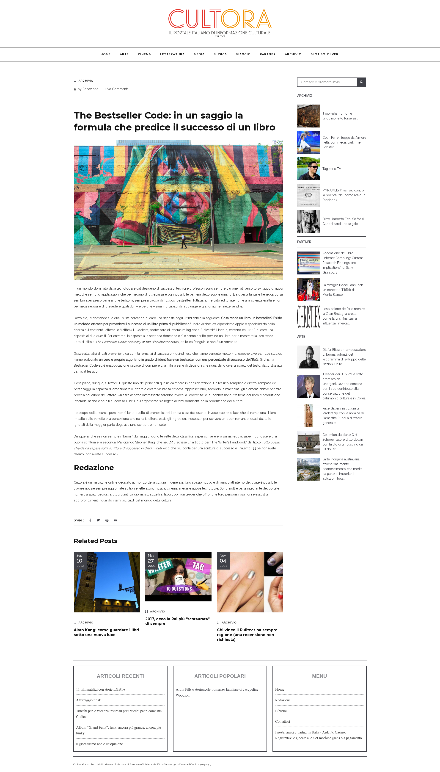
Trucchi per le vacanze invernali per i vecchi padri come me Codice (119, 713)
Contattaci (282, 721)
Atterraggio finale (89, 699)
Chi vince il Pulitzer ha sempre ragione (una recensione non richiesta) (247, 635)
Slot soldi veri (325, 54)
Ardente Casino (333, 732)
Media (199, 54)
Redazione (283, 699)
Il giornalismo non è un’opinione (99, 743)
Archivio (293, 54)
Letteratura (172, 54)
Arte (124, 54)
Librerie (281, 710)
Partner (268, 54)
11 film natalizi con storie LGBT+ (100, 689)
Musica (220, 54)
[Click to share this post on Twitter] (98, 520)
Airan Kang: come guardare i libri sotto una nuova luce (106, 632)
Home (106, 54)
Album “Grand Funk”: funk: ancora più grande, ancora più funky (118, 730)
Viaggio (243, 54)
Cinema (144, 54)
